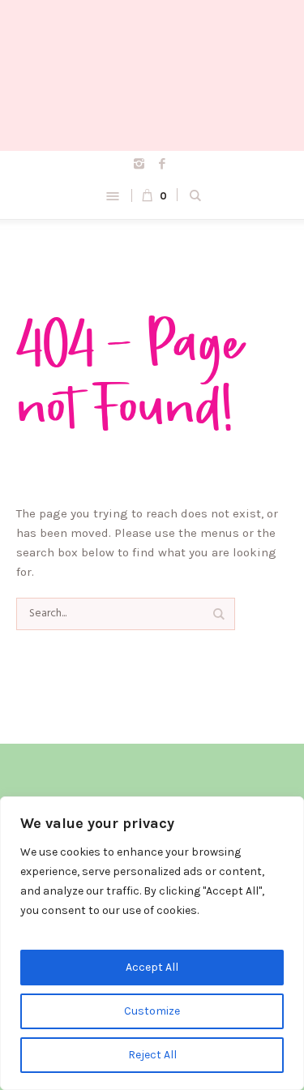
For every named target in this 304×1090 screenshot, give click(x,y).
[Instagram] (139, 163)
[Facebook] (162, 163)
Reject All (152, 1055)
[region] (152, 943)
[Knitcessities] (152, 75)
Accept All (152, 967)
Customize (152, 1011)
